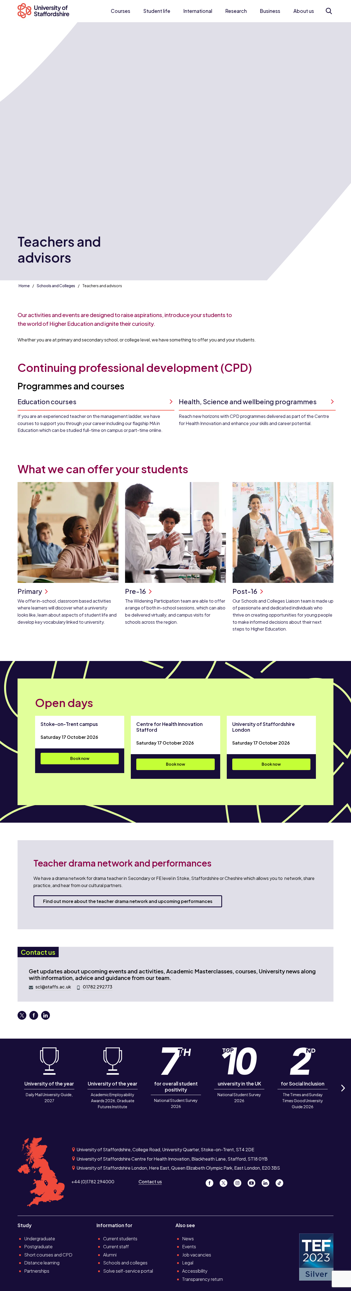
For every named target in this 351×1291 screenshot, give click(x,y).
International (197, 11)
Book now (79, 758)
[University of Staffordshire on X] (225, 1181)
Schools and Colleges (56, 285)
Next (342, 1094)
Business (270, 11)
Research (236, 11)
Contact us (150, 1181)
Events (189, 1246)
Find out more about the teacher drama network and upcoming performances (128, 901)
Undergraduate (39, 1238)
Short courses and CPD (48, 1255)
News (188, 1238)
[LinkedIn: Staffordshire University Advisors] (45, 1017)
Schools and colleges (125, 1263)
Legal (187, 1263)
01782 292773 (97, 987)
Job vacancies (196, 1255)
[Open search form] (328, 11)
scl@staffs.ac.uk (53, 987)
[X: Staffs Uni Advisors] (22, 1017)
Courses (120, 11)
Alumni (110, 1255)
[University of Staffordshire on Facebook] (211, 1181)
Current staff (116, 1246)
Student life (156, 11)
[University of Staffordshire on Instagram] (239, 1181)
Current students (120, 1238)
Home (24, 285)
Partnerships (36, 1271)
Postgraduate (38, 1246)
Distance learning (42, 1263)
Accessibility (195, 1271)
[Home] (46, 11)
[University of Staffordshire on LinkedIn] (267, 1181)
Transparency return (202, 1279)
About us (303, 11)
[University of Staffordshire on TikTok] (281, 1181)
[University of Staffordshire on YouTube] (253, 1181)
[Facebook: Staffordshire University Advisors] (34, 1017)
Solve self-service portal (128, 1271)
